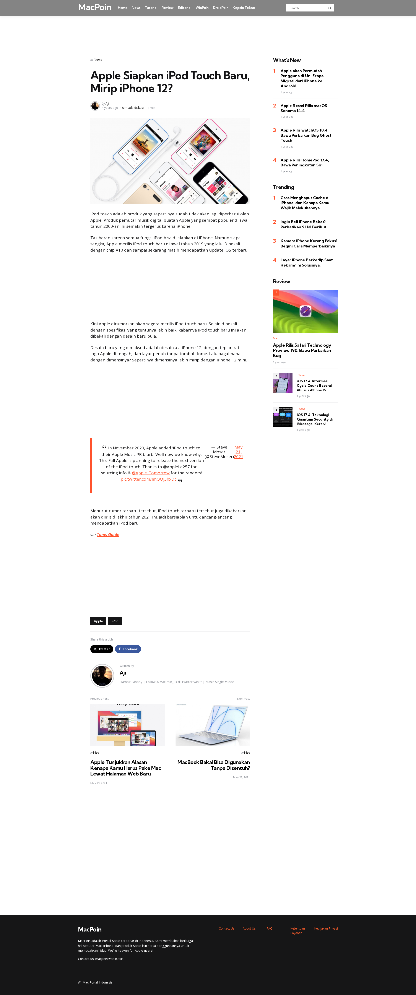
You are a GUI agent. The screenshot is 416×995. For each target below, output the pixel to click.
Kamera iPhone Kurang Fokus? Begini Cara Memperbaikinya (309, 244)
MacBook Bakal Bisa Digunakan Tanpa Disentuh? (213, 765)
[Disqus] (170, 850)
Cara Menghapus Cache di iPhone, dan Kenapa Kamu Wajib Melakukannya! (305, 203)
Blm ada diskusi (133, 108)
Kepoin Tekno (244, 8)
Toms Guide (108, 534)
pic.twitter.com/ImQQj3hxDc (148, 479)
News (136, 8)
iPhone (301, 375)
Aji (107, 103)
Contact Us (226, 928)
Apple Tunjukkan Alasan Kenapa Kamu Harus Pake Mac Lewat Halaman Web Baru (125, 768)
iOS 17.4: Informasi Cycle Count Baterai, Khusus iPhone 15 (315, 385)
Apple (98, 621)
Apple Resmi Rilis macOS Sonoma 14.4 (304, 108)
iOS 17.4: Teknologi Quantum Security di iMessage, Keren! (315, 419)
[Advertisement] (208, 31)
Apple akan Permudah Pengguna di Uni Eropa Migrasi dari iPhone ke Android (302, 78)
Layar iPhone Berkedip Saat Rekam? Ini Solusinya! (307, 263)
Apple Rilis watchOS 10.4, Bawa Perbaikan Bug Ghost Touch (306, 135)
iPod (115, 621)
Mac (96, 752)
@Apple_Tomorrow (151, 473)
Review (168, 8)
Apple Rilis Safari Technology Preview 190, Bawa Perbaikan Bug (302, 350)
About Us (249, 928)
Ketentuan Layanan (297, 930)
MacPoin (94, 7)
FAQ (269, 928)
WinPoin (202, 8)
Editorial (184, 8)
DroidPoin (220, 8)
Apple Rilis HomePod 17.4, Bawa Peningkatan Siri (305, 162)
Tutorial (151, 8)
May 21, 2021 (238, 452)
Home (122, 8)
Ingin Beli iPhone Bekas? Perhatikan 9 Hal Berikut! (304, 224)
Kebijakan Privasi (326, 928)
